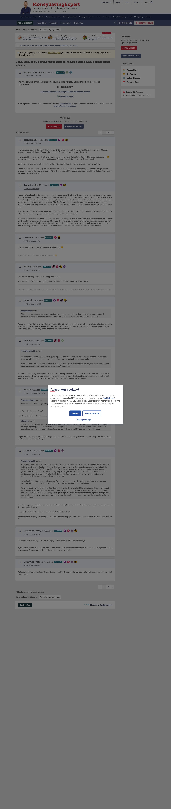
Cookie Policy (108, 398)
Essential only (92, 413)
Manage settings (84, 419)
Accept (75, 413)
